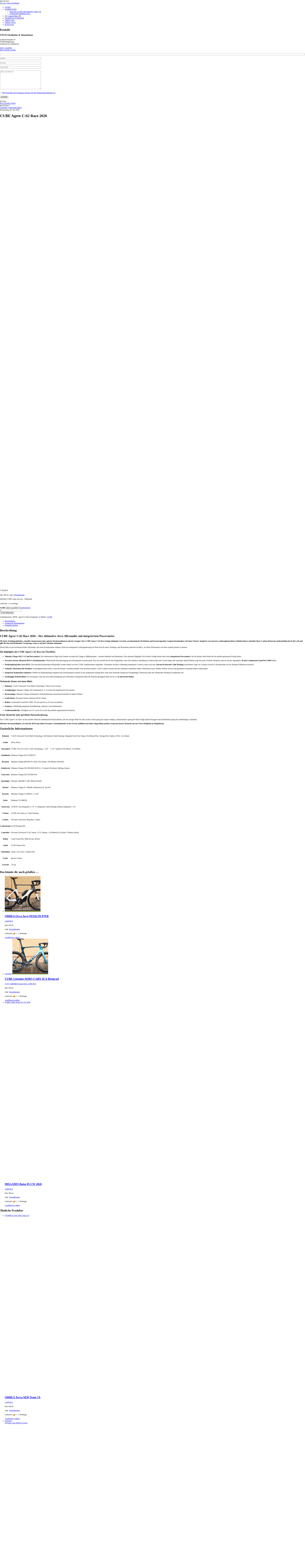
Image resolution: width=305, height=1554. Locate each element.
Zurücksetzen (25, 608)
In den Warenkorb (7, 613)
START (8, 7)
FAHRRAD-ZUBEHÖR (14, 18)
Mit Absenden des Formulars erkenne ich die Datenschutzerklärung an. (29, 93)
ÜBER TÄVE (10, 22)
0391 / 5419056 (6, 48)
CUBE (49, 617)
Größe (2, 608)
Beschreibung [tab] (10, 621)
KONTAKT (9, 25)
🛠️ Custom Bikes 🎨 (13, 16)
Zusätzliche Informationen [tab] (14, 623)
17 (40, 617)
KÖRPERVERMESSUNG (20, 14)
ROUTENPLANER (8, 50)
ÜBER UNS (9, 20)
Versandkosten (18, 595)
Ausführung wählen (12, 937)
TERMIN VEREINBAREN (11, 108)
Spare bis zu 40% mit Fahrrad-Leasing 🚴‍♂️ (25, 12)
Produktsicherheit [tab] (11, 625)
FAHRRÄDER (11, 9)
